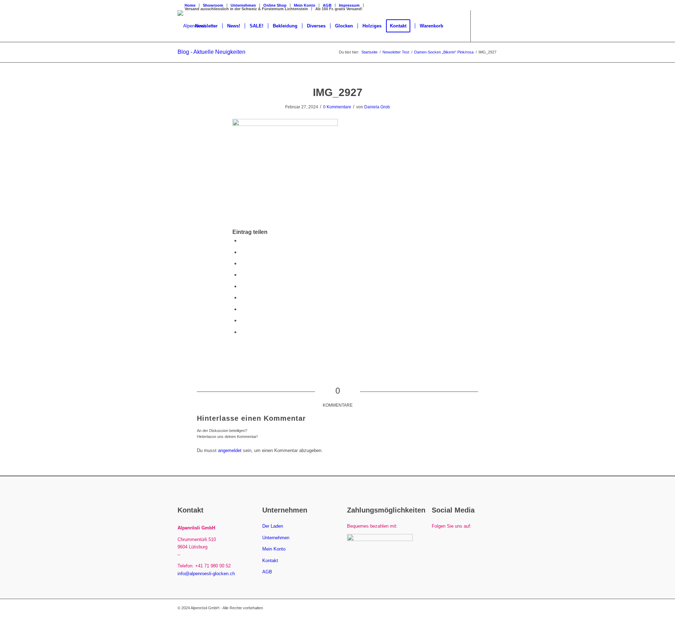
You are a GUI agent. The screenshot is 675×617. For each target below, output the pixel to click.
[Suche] (455, 26)
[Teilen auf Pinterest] (242, 275)
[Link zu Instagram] (492, 25)
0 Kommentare (337, 106)
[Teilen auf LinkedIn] (242, 286)
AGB (327, 5)
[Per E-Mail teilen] (242, 332)
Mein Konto (273, 549)
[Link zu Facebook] (481, 25)
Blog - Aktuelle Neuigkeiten (211, 52)
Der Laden (272, 526)
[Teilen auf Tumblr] (242, 297)
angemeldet (230, 450)
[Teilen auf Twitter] (242, 252)
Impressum (349, 5)
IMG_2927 (337, 92)
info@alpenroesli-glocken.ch (206, 573)
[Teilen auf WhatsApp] (242, 263)
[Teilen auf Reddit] (242, 320)
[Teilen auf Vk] (242, 309)
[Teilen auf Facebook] (242, 240)
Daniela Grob (377, 106)
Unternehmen (275, 537)
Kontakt (270, 560)
